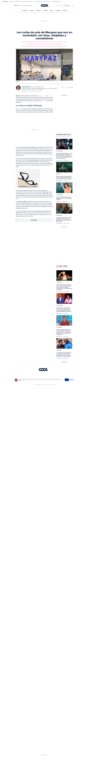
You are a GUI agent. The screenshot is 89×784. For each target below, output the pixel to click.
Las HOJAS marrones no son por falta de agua (42, 1)
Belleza (32, 10)
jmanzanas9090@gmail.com (38, 86)
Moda (51, 10)
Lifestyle (65, 10)
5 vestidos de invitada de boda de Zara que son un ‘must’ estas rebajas (45, 44)
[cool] (44, 5)
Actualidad (24, 10)
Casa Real (38, 10)
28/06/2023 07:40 (25, 91)
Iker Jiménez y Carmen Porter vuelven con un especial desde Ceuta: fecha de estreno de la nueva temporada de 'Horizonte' (63, 309)
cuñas (19, 108)
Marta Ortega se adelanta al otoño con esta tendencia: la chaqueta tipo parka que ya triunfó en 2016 (64, 177)
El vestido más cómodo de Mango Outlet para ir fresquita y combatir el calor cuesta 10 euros (45, 46)
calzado (44, 100)
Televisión (57, 10)
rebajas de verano (42, 95)
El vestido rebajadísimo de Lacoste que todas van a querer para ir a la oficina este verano (45, 41)
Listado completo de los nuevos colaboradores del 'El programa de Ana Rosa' (64, 198)
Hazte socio (67, 5)
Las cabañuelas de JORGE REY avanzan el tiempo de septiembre (20, 1)
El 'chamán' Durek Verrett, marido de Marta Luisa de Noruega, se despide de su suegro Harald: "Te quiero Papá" (64, 219)
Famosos (45, 10)
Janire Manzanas (26, 86)
